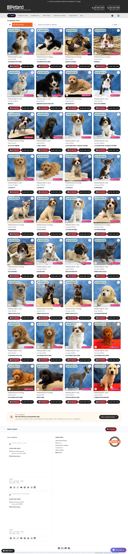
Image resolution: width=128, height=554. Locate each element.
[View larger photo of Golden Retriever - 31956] (118, 282)
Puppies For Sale (23, 15)
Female (41, 59)
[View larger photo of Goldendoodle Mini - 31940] (118, 324)
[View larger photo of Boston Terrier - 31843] (118, 72)
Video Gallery (47, 15)
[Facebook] (10, 487)
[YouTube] (21, 487)
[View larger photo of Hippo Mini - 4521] (61, 366)
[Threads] (31, 487)
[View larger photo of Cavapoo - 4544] (89, 156)
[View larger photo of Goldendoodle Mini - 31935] (89, 324)
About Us (58, 443)
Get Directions (15, 456)
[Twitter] (28, 487)
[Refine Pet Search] (10, 25)
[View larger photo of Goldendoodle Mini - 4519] (32, 366)
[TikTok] (17, 487)
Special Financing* (61, 440)
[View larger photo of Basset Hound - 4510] (89, 30)
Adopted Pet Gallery (60, 15)
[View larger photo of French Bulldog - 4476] (61, 282)
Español (59, 452)
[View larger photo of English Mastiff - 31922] (89, 240)
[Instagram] (14, 487)
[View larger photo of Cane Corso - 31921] (61, 114)
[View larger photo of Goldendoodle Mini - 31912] (61, 324)
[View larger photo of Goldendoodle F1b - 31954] (32, 324)
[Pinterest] (24, 487)
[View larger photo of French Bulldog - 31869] (118, 240)
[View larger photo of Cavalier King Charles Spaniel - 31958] (118, 114)
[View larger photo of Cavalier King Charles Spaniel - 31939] (89, 114)
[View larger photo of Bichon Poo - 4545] (89, 72)
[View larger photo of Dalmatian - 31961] (61, 240)
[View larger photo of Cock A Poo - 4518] (61, 198)
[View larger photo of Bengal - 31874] (32, 72)
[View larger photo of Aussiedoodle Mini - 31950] (32, 30)
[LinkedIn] (35, 487)
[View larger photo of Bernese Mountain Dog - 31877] (61, 72)
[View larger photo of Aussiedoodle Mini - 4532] (61, 30)
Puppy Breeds (73, 15)
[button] (14, 30)
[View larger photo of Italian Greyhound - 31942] (89, 366)
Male (12, 59)
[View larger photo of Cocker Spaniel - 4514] (118, 198)
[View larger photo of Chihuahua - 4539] (32, 198)
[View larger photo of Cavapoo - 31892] (32, 156)
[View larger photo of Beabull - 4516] (118, 30)
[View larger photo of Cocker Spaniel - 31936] (89, 198)
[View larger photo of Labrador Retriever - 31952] (118, 366)
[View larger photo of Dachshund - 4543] (32, 240)
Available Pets (35, 15)
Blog (81, 15)
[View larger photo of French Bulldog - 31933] (32, 282)
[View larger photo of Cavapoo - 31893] (61, 156)
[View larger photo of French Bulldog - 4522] (89, 282)
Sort (115, 25)
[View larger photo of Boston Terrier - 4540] (32, 114)
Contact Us (59, 448)
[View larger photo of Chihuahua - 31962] (118, 156)
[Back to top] (119, 429)
